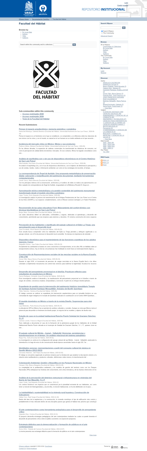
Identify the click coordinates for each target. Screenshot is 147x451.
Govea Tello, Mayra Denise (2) (113, 93)
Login (126, 3)
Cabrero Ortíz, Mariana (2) (111, 88)
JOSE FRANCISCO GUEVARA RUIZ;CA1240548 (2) (113, 98)
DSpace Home (24, 19)
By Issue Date (27, 32)
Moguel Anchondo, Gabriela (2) (113, 104)
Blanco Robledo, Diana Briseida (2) (114, 86)
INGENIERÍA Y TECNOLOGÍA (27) (114, 119)
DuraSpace (48, 446)
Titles (24, 36)
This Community (108, 33)
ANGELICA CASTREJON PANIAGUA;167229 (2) (111, 83)
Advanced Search (107, 36)
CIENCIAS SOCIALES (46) (112, 114)
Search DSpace (108, 31)
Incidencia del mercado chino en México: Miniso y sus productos (47, 144)
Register (103, 73)
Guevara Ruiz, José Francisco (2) (114, 95)
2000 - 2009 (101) (109, 146)
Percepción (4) (108, 128)
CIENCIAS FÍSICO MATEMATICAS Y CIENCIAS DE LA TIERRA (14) (115, 122)
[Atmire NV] (119, 447)
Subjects (25, 38)
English (119, 5)
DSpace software (24, 446)
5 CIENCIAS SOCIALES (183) (113, 112)
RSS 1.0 (106, 160)
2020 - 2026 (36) (108, 143)
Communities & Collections (112, 46)
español (125, 5)
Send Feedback (32, 448)
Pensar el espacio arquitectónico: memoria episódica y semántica (47, 129)
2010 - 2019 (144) (109, 144)
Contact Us (22, 448)
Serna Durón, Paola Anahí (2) (112, 106)
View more (92, 435)
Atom (105, 165)
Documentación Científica (40, 19)
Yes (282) (106, 152)
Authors (25, 34)
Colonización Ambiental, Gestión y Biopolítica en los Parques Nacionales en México (55, 363)
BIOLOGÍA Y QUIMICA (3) (112, 133)
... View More (107, 108)
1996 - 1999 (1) (108, 148)
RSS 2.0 (106, 163)
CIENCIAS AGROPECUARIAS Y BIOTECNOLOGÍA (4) (114, 125)
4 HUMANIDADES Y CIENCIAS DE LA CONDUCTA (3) (115, 131)
